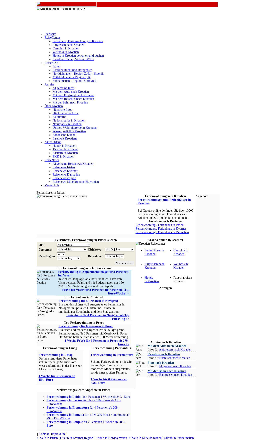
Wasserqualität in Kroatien (69, 131)
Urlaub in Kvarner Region (76, 438)
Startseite (50, 34)
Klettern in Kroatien (65, 153)
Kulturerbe (59, 117)
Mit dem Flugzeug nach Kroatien (73, 95)
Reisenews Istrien (64, 167)
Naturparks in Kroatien (67, 124)
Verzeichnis (52, 185)
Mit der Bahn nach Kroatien (70, 102)
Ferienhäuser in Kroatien (154, 252)
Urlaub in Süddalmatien (179, 438)
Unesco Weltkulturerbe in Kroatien (75, 127)
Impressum (58, 434)
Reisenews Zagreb (64, 178)
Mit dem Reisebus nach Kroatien (73, 98)
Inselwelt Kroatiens (65, 138)
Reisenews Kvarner (65, 171)
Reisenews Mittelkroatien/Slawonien (76, 181)
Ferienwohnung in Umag (56, 355)
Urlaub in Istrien (47, 438)
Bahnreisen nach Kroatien (175, 374)
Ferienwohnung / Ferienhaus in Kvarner (161, 228)
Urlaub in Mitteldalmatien (145, 438)
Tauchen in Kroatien (65, 149)
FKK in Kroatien (63, 156)
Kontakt (44, 434)
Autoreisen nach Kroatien (175, 349)
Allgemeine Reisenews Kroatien (73, 163)
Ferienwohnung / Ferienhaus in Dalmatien (162, 232)
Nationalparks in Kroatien (69, 120)
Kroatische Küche (64, 135)
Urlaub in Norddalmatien (111, 438)
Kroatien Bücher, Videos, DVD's (73, 59)
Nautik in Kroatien (64, 145)
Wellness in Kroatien (66, 52)
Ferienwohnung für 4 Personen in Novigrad (88, 300)
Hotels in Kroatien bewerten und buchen (78, 55)
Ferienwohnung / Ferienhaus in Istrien (160, 225)
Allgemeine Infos (63, 88)
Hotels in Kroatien (152, 279)
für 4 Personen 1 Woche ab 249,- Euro (88, 396)
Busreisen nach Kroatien (174, 358)
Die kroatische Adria (66, 113)
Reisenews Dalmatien (66, 174)
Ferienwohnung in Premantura (112, 355)
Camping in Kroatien (66, 48)
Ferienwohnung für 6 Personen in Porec (86, 326)
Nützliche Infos (62, 109)
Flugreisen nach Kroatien (68, 44)
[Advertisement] (110, 236)
